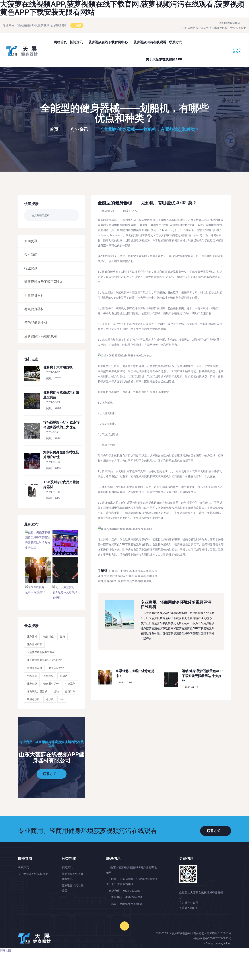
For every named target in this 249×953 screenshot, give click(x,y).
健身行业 (48, 636)
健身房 (64, 675)
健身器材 (32, 636)
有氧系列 (70, 683)
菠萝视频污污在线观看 (149, 42)
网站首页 (60, 42)
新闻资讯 (77, 42)
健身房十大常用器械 (57, 367)
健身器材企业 (56, 667)
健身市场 (32, 683)
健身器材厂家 (34, 644)
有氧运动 (48, 675)
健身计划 (70, 691)
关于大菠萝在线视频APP (164, 59)
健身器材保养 (51, 683)
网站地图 (5, 950)
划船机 (148, 581)
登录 (78, 25)
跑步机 (50, 699)
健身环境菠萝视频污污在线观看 (45, 660)
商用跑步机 (33, 699)
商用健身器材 (34, 667)
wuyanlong (224, 943)
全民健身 (32, 675)
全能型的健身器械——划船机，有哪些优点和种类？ (149, 129)
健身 (62, 636)
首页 (55, 129)
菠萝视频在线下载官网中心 (108, 42)
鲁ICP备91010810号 (219, 933)
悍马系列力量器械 (37, 691)
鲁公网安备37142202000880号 (212, 938)
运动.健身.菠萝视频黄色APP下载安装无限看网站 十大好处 (202, 676)
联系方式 (175, 42)
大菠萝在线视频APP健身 (41, 652)
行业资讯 (79, 129)
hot (62, 699)
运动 (56, 691)
